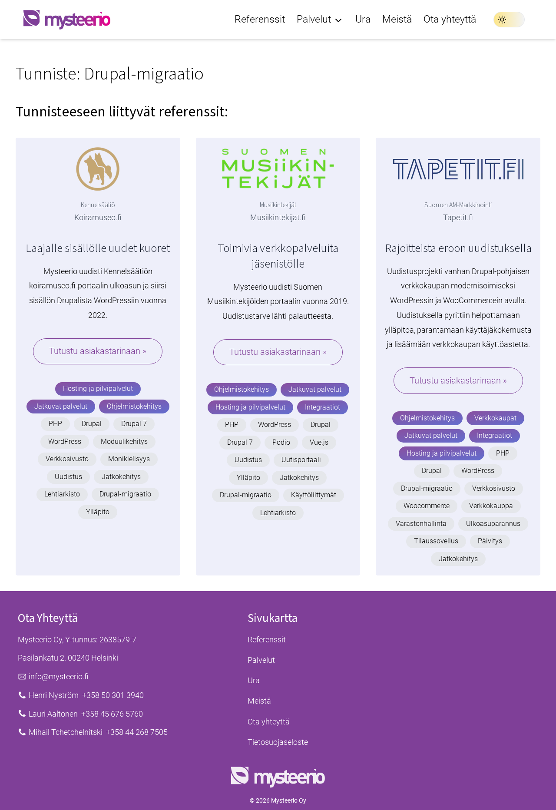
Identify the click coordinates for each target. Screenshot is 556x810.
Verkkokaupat (495, 418)
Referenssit (267, 639)
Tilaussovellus (436, 541)
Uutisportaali (301, 460)
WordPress (64, 441)
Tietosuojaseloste (278, 742)
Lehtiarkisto (62, 494)
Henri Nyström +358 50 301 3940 (86, 695)
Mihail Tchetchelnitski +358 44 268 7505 (98, 732)
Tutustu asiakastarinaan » (97, 351)
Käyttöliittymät (313, 495)
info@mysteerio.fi (59, 676)
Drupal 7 (134, 424)
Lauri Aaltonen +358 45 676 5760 (86, 713)
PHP (55, 424)
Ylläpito (97, 512)
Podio (281, 442)
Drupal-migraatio (125, 494)
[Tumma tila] (509, 19)
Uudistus (68, 477)
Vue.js (319, 442)
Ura (254, 680)
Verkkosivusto (67, 459)
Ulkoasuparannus (493, 523)
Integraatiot (322, 407)
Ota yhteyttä (269, 721)
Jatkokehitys (121, 477)
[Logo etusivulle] (66, 19)
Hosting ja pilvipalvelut (98, 388)
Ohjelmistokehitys (134, 406)
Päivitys (490, 541)
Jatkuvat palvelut (60, 406)
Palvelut (261, 660)
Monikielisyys (129, 459)
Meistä (259, 700)
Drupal (92, 424)
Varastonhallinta (421, 523)
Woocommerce (427, 506)
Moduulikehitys (124, 441)
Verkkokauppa (491, 506)
